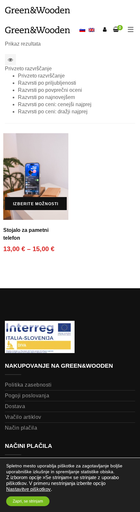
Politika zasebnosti (28, 385)
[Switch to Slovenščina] (82, 30)
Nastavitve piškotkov (28, 489)
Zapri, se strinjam (28, 501)
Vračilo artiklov (23, 417)
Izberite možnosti (35, 204)
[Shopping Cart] (116, 29)
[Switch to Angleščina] (91, 29)
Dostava (15, 406)
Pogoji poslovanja (27, 395)
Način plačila (21, 428)
